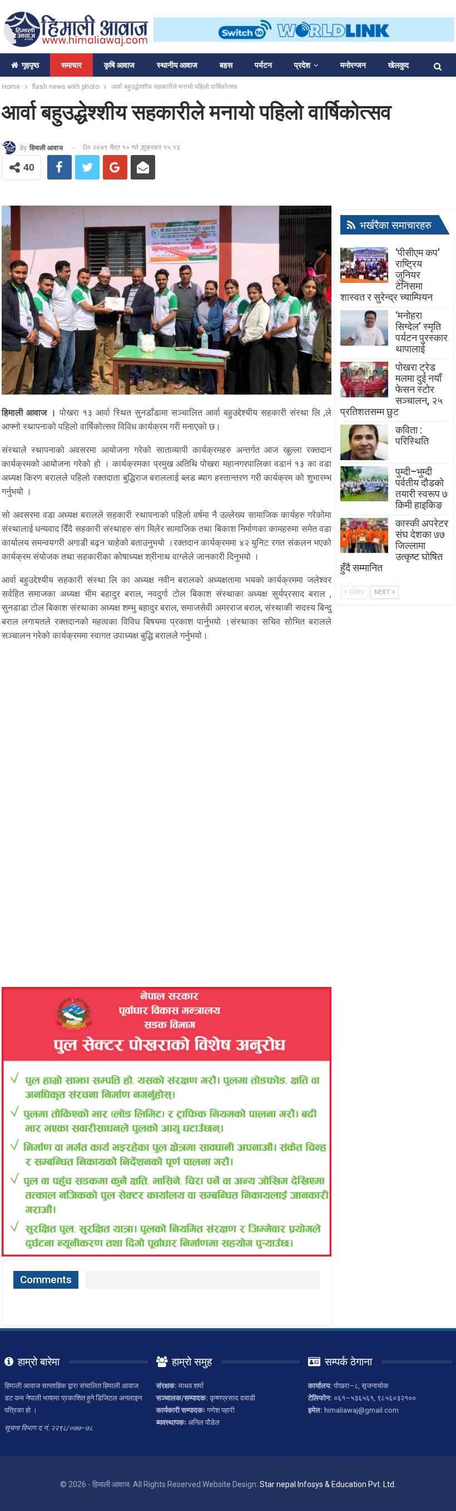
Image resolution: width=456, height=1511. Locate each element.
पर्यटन (263, 65)
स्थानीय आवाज (177, 65)
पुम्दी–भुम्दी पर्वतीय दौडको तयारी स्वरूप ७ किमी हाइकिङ (421, 488)
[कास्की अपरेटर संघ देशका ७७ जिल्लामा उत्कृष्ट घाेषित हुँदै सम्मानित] (364, 535)
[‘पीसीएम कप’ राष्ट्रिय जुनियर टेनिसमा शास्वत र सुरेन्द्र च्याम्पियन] (364, 265)
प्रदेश (302, 65)
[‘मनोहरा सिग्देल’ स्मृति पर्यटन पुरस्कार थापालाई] (364, 328)
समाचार (71, 65)
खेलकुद (398, 65)
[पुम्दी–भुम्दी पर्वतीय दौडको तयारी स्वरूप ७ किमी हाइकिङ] (364, 484)
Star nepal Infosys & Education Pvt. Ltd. (328, 1484)
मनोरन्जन (353, 65)
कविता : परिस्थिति (412, 435)
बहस (226, 65)
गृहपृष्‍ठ (30, 65)
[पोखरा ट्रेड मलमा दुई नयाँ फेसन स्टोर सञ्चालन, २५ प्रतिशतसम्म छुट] (364, 379)
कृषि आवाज (119, 65)
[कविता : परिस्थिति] (364, 442)
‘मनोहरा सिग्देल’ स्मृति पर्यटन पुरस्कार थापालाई (421, 332)
